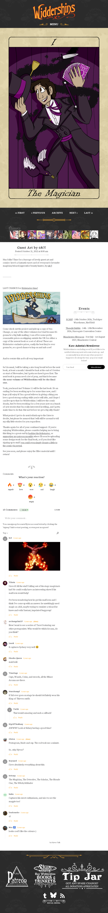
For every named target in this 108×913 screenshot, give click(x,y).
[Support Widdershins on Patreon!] (17, 877)
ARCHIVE (57, 212)
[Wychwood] (85, 234)
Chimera (52, 229)
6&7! (50, 265)
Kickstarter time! (30, 287)
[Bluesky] (53, 895)
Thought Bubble (73, 327)
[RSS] (62, 895)
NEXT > (73, 212)
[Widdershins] (54, 11)
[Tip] (82, 876)
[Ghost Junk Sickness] (32, 234)
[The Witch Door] (49, 234)
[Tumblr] (45, 895)
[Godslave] (14, 234)
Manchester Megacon (73, 336)
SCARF (69, 319)
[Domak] (94, 234)
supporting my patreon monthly (18, 436)
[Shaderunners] (67, 234)
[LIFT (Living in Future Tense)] (58, 234)
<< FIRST (20, 212)
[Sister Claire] (41, 234)
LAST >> (88, 212)
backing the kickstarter (39, 433)
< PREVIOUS (38, 212)
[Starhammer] (76, 234)
